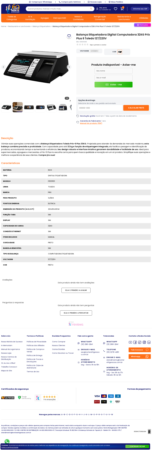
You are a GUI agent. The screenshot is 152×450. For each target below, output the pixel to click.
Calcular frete (136, 107)
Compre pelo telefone (71, 2)
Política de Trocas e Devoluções (35, 360)
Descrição (7, 138)
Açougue (45, 18)
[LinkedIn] (149, 342)
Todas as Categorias (12, 18)
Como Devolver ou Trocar (63, 353)
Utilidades (143, 18)
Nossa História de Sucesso (12, 341)
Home (3, 26)
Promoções (144, 25)
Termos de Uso (33, 371)
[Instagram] (144, 342)
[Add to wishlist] (69, 36)
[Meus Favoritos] (115, 8)
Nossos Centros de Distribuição (9, 358)
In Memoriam (6, 345)
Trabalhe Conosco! (9, 367)
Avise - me (116, 84)
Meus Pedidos (117, 2)
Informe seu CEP (140, 9)
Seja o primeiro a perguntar (76, 313)
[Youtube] (130, 342)
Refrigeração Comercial (100, 18)
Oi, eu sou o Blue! (8, 363)
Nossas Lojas (96, 2)
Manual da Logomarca (10, 349)
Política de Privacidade (9, 447)
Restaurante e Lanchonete (124, 18)
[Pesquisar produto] (91, 9)
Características (10, 163)
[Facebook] (135, 342)
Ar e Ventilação (30, 18)
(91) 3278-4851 (113, 352)
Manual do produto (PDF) (91, 123)
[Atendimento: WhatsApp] (7, 441)
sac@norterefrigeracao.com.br (90, 353)
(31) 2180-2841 (87, 344)
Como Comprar (58, 341)
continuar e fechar (137, 446)
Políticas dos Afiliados (35, 345)
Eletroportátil (59, 18)
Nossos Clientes (58, 345)
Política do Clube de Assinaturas (35, 366)
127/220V (94, 51)
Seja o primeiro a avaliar (76, 290)
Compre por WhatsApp (42, 2)
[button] (69, 67)
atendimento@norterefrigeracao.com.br (115, 361)
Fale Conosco (137, 350)
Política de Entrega (34, 355)
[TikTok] (140, 342)
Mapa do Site (6, 370)
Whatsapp (135, 356)
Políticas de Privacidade (36, 341)
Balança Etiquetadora (41, 26)
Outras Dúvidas (58, 349)
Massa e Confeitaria (78, 18)
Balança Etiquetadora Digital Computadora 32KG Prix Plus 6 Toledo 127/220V (86, 26)
